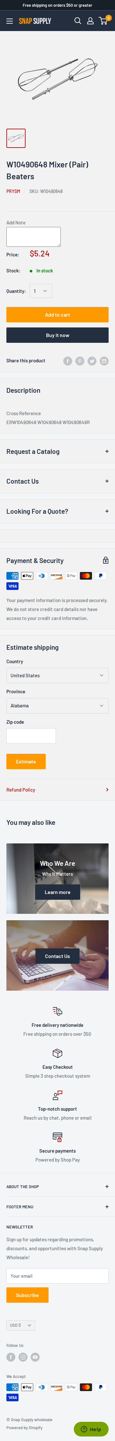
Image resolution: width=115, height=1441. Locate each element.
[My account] (90, 20)
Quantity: (16, 291)
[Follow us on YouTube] (35, 1357)
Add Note (16, 222)
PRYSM (13, 191)
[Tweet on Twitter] (92, 360)
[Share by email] (104, 360)
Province (15, 691)
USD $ (15, 1325)
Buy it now (57, 335)
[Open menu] (9, 21)
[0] (103, 21)
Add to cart (57, 314)
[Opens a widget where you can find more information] (91, 1430)
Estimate (26, 761)
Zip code (15, 722)
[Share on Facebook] (67, 360)
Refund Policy (20, 790)
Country (14, 661)
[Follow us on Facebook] (10, 1357)
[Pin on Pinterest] (79, 360)
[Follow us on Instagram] (23, 1357)
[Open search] (77, 20)
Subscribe (27, 1295)
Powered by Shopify (24, 1427)
